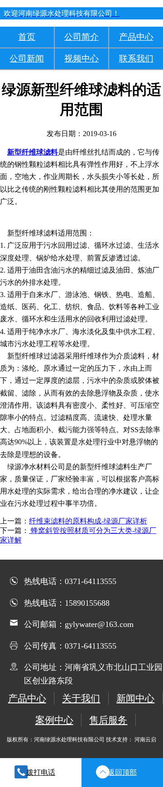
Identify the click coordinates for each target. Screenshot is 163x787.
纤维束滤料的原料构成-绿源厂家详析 (88, 521)
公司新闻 (27, 58)
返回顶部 (122, 772)
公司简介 (81, 37)
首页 (26, 37)
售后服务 (108, 720)
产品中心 (136, 37)
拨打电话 (40, 772)
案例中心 (54, 720)
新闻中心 (135, 698)
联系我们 (136, 58)
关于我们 (81, 698)
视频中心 (81, 58)
